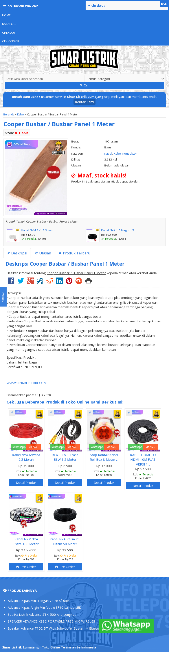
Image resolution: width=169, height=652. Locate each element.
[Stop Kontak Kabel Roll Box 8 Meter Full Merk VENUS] (104, 430)
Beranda (9, 114)
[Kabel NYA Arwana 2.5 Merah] (26, 430)
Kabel (20, 114)
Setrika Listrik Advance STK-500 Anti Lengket (42, 614)
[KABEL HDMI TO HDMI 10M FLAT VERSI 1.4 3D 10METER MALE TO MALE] (143, 430)
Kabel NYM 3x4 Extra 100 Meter (26, 541)
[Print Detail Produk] (88, 282)
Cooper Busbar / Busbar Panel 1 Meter (59, 124)
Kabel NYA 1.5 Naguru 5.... (119, 230)
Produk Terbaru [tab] (76, 253)
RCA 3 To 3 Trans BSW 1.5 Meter (65, 457)
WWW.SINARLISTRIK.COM (26, 383)
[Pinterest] (69, 282)
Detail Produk (26, 482)
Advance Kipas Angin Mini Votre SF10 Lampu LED (44, 607)
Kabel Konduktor (125, 153)
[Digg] (40, 282)
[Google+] (30, 282)
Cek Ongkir (10, 41)
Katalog (9, 24)
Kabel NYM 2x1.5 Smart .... (39, 230)
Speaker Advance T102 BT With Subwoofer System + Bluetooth (56, 628)
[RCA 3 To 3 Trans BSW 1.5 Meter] (65, 430)
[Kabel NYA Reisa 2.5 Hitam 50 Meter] (65, 514)
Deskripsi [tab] (18, 253)
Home (6, 15)
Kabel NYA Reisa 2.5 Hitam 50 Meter (65, 541)
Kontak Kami (84, 102)
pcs (164, 3)
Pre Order (28, 566)
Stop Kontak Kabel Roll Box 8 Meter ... (104, 457)
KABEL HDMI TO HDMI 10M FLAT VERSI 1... (143, 459)
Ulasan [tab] (44, 253)
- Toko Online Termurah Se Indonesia (49, 647)
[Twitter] (20, 282)
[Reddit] (49, 282)
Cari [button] (86, 85)
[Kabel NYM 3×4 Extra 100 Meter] (26, 514)
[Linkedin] (59, 282)
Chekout (8, 33)
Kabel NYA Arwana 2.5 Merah (26, 457)
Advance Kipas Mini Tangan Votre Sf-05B (38, 600)
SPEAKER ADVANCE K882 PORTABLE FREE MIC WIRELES (51, 621)
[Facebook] (11, 282)
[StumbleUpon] (78, 282)
